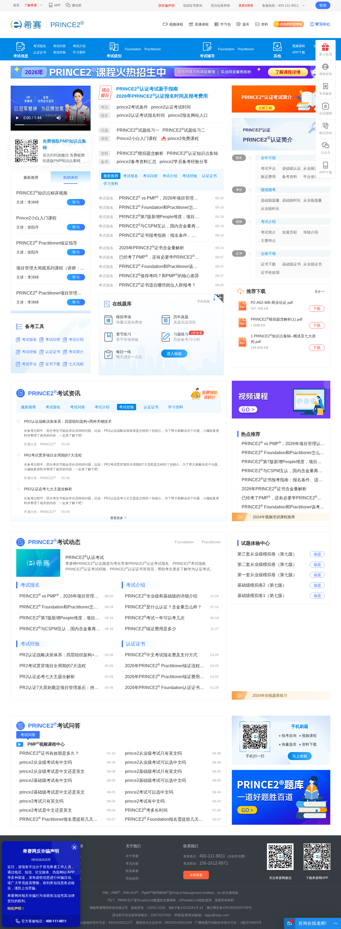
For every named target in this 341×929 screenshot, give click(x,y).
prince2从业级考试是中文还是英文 (52, 771)
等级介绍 (310, 232)
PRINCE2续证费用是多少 (150, 628)
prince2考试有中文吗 (145, 801)
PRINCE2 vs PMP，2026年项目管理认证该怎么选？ (159, 197)
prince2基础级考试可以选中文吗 (155, 780)
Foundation (133, 49)
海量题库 (289, 744)
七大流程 (76, 364)
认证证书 (39, 52)
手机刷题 (203, 301)
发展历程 (289, 232)
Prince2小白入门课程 (137, 138)
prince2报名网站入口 (188, 115)
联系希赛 (132, 871)
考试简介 (76, 352)
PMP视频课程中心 (46, 744)
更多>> (320, 291)
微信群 (76, 5)
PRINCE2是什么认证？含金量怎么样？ (163, 606)
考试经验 (59, 52)
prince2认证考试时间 (171, 107)
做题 (317, 554)
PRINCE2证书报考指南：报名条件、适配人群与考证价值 (159, 235)
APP (57, 5)
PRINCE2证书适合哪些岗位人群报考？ (157, 284)
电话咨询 (325, 133)
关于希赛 (132, 856)
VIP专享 (196, 333)
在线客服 (196, 875)
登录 (323, 5)
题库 (245, 24)
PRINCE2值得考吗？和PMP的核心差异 (159, 275)
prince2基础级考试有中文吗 (45, 780)
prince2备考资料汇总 (136, 161)
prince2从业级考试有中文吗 (45, 762)
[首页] (26, 24)
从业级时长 (270, 208)
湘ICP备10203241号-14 (186, 908)
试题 (104, 130)
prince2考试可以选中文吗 (149, 792)
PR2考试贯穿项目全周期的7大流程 (53, 455)
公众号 (325, 153)
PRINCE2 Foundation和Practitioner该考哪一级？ (159, 266)
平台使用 (310, 177)
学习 (76, 202)
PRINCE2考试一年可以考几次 (155, 617)
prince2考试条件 (132, 107)
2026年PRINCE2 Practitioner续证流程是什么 (165, 665)
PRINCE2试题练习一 (138, 130)
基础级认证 (291, 168)
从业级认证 (312, 168)
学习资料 (79, 52)
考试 (104, 107)
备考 (104, 162)
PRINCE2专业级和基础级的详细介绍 (161, 595)
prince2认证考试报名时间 (141, 115)
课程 (104, 138)
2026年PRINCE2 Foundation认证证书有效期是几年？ (165, 687)
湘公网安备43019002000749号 (229, 908)
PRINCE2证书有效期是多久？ (49, 753)
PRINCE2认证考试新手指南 (147, 89)
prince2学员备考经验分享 (184, 161)
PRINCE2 (42, 393)
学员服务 (325, 94)
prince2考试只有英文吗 (41, 801)
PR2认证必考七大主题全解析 (48, 489)
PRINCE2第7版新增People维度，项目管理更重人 (159, 216)
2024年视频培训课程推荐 (274, 517)
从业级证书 (312, 264)
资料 (264, 24)
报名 (104, 115)
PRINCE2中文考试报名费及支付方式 (161, 654)
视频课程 (175, 24)
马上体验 (299, 756)
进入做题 (174, 353)
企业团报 (325, 113)
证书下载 (52, 364)
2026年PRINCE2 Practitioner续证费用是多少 (165, 676)
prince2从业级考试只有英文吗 (153, 753)
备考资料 (289, 177)
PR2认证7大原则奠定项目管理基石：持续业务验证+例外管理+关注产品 (59, 687)
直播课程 (201, 24)
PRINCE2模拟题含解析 (140, 153)
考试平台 (29, 364)
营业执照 (132, 878)
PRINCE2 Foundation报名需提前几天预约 (165, 819)
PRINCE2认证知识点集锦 (192, 153)
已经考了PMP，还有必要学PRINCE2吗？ (159, 256)
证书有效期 (270, 272)
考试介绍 (79, 46)
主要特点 (268, 240)
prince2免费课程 (183, 138)
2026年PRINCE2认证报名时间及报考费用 (162, 96)
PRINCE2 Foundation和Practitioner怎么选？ (159, 207)
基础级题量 (270, 200)
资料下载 (309, 744)
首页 (16, 5)
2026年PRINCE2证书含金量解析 (151, 247)
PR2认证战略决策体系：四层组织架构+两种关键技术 (68, 421)
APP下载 (298, 52)
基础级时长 (291, 200)
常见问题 (132, 863)
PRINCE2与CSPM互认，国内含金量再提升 (159, 225)
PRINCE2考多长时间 (146, 809)
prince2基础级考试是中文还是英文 (52, 792)
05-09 (65, 444)
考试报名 (39, 46)
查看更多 (116, 518)
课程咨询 (325, 74)
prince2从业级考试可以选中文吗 (155, 762)
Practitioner (152, 49)
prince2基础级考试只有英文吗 (153, 771)
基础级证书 (291, 264)
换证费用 (268, 177)
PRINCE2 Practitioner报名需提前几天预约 (59, 819)
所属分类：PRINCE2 (40, 444)
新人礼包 (325, 54)
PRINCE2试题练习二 (184, 130)
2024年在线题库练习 (270, 695)
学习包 (225, 24)
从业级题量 (312, 200)
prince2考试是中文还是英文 (45, 810)
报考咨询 (289, 735)
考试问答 (59, 46)
